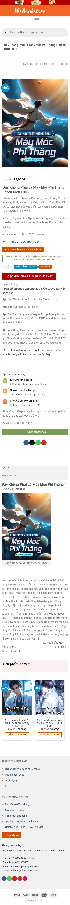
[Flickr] (25, 878)
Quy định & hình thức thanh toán (21, 821)
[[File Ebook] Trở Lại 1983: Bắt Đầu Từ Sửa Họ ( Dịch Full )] (49, 697)
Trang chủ (27, 64)
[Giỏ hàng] (64, 10)
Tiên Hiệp (63, 64)
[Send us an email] (32, 442)
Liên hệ (8, 786)
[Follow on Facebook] (26, 442)
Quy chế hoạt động (14, 774)
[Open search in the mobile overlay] (35, 32)
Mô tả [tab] (5, 469)
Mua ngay (45, 267)
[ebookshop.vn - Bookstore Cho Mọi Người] (35, 10)
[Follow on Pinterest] (14, 878)
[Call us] (38, 442)
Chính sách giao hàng (16, 815)
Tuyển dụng (11, 780)
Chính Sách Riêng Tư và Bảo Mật (24, 827)
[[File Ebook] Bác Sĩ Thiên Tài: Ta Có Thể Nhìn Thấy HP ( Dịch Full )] (17, 697)
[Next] (63, 710)
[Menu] (4, 10)
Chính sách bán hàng (15, 810)
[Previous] (3, 710)
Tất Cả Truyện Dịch (46, 64)
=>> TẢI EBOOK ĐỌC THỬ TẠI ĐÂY (22, 241)
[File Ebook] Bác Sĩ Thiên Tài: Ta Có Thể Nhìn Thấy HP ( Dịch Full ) (17, 723)
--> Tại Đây (43, 354)
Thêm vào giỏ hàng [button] (17, 734)
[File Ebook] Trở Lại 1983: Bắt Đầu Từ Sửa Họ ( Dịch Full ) (50, 723)
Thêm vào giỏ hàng (25, 267)
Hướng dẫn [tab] (9, 476)
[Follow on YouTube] (44, 442)
